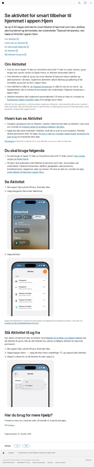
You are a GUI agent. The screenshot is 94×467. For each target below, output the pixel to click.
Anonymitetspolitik (9, 462)
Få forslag (9, 425)
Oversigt (50, 462)
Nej (26, 446)
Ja (17, 446)
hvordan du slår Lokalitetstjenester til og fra (22, 323)
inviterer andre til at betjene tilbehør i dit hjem (43, 127)
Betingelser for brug (23, 462)
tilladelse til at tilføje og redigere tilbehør (64, 338)
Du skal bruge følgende (15, 47)
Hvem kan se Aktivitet (15, 43)
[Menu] (91, 3)
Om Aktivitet (10, 39)
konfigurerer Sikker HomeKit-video (23, 99)
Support (11, 453)
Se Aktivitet (10, 50)
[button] (79, 3)
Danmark (88, 460)
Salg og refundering (38, 462)
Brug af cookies (60, 462)
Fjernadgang (10, 141)
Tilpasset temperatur (42, 86)
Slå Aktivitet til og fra (14, 54)
